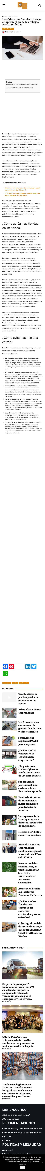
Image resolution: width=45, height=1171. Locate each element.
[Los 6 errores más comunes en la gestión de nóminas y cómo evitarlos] (9, 725)
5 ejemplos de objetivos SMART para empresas (28, 741)
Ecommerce (12, 16)
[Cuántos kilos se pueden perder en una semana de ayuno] (9, 697)
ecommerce (6, 683)
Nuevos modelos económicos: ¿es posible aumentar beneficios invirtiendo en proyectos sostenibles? (28, 873)
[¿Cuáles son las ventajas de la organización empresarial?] (9, 754)
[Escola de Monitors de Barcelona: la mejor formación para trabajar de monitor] (9, 801)
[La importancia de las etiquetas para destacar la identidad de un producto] (9, 820)
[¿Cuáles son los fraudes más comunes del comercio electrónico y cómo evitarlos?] (9, 905)
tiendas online (23, 683)
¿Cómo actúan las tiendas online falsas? (22, 84)
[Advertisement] (22, 110)
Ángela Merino (15, 32)
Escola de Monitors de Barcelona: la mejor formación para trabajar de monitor (29, 804)
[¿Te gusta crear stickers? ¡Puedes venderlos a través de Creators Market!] (9, 769)
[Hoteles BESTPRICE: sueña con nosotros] (9, 835)
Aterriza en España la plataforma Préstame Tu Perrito (30, 892)
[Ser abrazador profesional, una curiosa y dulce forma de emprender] (9, 785)
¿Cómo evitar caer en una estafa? (20, 87)
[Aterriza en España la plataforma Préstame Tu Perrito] (9, 892)
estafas (14, 683)
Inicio (4, 16)
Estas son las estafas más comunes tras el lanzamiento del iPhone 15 (22, 189)
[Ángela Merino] (3, 32)
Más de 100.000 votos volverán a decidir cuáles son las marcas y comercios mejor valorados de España (18, 1042)
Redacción (6, 1001)
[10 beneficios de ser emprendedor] (9, 713)
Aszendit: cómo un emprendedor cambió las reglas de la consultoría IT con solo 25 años (30, 851)
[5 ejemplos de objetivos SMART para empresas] (9, 741)
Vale (22, 1167)
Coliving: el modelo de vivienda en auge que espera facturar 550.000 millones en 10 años (30, 930)
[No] (42, 1163)
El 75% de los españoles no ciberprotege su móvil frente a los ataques (22, 194)
